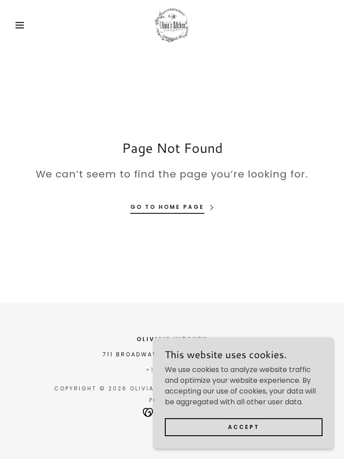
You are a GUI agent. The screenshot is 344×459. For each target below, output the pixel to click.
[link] (172, 25)
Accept (243, 426)
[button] (17, 25)
